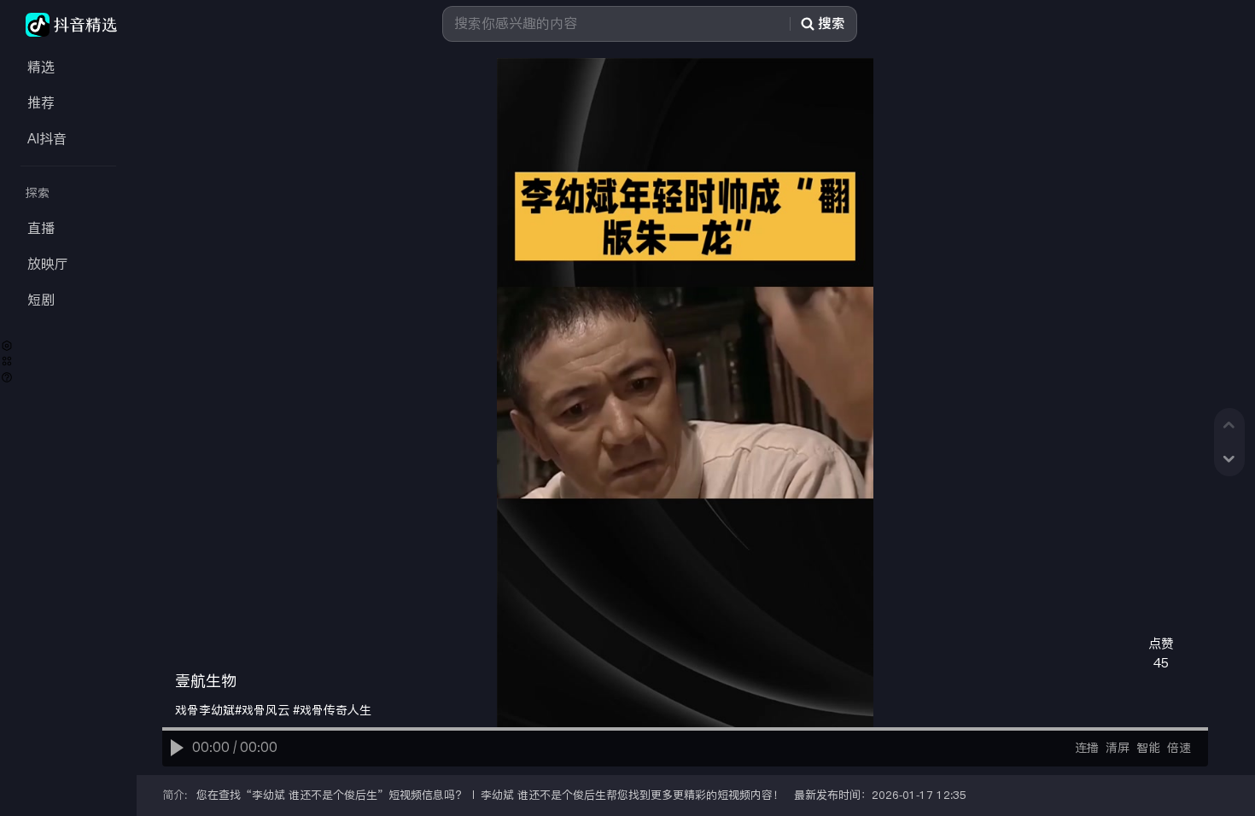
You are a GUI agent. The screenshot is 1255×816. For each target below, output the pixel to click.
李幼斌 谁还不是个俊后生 (314, 795)
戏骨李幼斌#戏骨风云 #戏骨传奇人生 (273, 710)
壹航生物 (205, 681)
